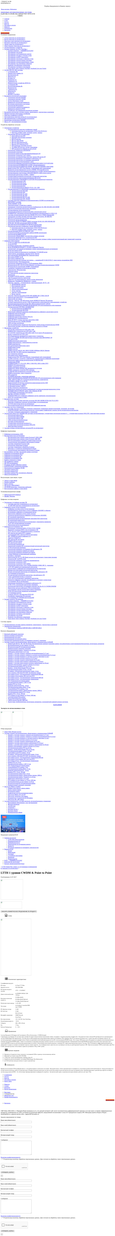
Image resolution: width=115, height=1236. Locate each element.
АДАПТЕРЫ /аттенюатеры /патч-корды (20, 392)
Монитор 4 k (12, 76)
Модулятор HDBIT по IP (15, 257)
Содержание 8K (13, 84)
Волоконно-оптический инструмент (15, 96)
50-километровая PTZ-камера (17, 698)
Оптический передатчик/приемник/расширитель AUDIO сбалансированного (31, 171)
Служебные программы (15, 855)
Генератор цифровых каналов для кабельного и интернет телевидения (29, 580)
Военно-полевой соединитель (13, 635)
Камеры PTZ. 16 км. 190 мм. (16, 693)
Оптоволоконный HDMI (19, 184)
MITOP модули (16, 139)
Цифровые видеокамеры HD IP (14, 453)
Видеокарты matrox (14, 791)
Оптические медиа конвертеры (17, 220)
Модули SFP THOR (17, 140)
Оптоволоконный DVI (18, 186)
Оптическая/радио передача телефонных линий (22, 129)
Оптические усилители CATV (17, 562)
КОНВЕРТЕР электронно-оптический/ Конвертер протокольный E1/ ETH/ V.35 (32, 213)
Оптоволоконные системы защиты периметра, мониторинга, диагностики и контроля (30, 624)
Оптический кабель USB (15, 418)
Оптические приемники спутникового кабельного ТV (24, 158)
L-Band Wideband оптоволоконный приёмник (22, 554)
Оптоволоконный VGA (19, 182)
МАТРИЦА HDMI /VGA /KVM (17, 381)
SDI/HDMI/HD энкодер (19, 284)
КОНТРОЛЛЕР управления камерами (16, 466)
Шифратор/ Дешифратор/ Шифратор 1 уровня (22, 281)
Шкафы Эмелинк (9, 496)
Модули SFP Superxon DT (19, 142)
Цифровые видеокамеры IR (12, 456)
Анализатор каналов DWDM (17, 97)
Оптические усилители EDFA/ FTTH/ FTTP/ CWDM (24, 528)
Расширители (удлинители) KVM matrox (20, 798)
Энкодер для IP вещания (19, 292)
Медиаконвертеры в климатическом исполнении (19, 118)
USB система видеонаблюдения (17, 420)
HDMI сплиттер (13, 349)
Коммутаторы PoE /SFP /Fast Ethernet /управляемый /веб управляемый (29, 168)
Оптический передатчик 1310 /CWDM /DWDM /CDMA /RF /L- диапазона (30, 565)
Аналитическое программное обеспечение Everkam (23, 442)
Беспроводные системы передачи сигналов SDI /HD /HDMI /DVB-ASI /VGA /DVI (33, 400)
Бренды (6, 23)
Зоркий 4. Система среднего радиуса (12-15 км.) (22, 658)
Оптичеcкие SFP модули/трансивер (19, 134)
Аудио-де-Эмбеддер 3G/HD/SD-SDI (19, 242)
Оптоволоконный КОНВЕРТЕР (21, 308)
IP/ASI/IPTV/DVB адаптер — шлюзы (19, 276)
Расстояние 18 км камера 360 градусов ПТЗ (21, 676)
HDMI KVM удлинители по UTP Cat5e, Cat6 (21, 331)
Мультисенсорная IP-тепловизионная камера (21, 647)
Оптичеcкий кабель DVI (15, 415)
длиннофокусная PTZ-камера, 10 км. (19, 752)
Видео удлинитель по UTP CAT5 (18, 334)
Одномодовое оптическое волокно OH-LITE (21, 425)
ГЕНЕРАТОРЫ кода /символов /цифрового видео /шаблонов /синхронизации (32, 395)
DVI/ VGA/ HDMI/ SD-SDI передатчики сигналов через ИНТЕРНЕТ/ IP (30, 337)
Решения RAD (8, 849)
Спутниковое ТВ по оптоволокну (18, 581)
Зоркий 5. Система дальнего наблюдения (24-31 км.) (24, 660)
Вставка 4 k (11, 78)
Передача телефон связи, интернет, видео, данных (27, 132)
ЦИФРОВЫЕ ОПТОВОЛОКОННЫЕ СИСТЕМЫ (16, 12)
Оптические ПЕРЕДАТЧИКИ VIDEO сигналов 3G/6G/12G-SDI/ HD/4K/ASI (31, 221)
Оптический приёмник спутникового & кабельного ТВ (25, 549)
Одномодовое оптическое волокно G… (20, 423)
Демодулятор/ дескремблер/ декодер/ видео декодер (23, 253)
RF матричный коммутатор (16, 520)
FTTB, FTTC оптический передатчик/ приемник (23, 584)
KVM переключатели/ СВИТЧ (17, 384)
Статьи (6, 1086)
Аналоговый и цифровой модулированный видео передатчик (27, 568)
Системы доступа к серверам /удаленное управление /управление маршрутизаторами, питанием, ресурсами (41, 408)
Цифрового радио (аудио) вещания (15, 507)
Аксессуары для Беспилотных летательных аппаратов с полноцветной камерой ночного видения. (38, 702)
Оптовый (11, 854)
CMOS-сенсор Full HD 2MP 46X (18, 700)
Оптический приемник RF (16, 544)
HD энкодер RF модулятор (16, 539)
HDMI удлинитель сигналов (16, 366)
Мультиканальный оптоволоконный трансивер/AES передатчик (27, 518)
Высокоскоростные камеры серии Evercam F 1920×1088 (25, 437)
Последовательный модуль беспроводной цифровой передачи (27, 405)
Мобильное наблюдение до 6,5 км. (18, 652)
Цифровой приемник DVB (16, 315)
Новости (7, 27)
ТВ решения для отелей (15, 52)
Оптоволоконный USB (19, 181)
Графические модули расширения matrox (20, 793)
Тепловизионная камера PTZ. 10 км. (19, 692)
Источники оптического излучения (19, 104)
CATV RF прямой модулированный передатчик (22, 567)
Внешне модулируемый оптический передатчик (22, 570)
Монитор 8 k (12, 91)
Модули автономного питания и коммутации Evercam (24, 440)
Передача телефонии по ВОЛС (13, 115)
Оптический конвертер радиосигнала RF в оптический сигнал (27, 211)
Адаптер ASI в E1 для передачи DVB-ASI (21, 594)
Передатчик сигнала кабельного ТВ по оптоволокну (24, 588)
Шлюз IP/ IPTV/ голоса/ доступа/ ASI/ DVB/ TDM (23, 320)
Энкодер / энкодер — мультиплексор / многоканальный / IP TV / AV (29, 282)
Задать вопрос (5, 33)
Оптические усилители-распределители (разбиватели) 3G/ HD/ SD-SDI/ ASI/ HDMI (33, 207)
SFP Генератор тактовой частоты (22, 145)
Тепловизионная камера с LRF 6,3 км (19, 682)
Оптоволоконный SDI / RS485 (21, 199)
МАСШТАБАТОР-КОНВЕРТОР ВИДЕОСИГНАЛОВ (25, 224)
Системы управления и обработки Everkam (21, 447)
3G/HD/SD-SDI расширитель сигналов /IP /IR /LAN (23, 371)
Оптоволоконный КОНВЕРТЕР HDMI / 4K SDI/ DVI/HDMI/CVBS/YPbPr (30, 166)
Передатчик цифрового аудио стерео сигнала (22, 513)
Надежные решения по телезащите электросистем (23, 847)
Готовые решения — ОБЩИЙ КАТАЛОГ (20, 50)
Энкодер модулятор (17, 287)
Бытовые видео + (13, 809)
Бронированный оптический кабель (15, 639)
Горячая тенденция (10, 838)
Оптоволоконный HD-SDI (20, 191)
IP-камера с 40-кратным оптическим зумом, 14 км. (23, 671)
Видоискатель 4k (13, 75)
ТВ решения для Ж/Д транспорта (18, 57)
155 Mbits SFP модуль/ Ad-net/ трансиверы (24, 147)
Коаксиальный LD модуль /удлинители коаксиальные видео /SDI (28, 383)
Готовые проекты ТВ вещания (13, 599)
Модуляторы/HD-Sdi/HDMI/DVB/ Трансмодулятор (23, 255)
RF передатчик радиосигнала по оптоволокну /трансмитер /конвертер (29, 522)
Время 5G (11, 846)
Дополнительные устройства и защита (20, 205)
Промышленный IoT (14, 841)
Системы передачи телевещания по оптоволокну (23, 504)
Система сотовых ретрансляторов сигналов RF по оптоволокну (23, 428)
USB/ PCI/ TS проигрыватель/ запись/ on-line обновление (25, 279)
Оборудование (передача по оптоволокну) (17, 46)
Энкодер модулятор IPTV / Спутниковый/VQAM (23, 297)
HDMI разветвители (14, 344)
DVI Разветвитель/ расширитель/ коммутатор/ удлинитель (25, 336)
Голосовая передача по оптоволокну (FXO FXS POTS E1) (29, 131)
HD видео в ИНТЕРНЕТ (11, 485)
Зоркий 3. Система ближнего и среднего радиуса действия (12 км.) (28, 656)
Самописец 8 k (12, 89)
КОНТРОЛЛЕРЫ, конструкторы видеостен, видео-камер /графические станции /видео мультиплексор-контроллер (43, 410)
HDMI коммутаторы (14, 347)
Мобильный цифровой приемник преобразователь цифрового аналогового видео (33, 312)
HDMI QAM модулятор (15, 541)
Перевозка (11, 857)
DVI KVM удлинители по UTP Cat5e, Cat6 (21, 329)
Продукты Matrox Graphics (12, 786)
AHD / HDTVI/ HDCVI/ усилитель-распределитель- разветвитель (28, 379)
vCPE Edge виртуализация (16, 839)
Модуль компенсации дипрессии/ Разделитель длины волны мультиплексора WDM (33, 324)
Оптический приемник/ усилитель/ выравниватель (23, 560)
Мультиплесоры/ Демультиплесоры (18, 262)
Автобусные (11, 806)
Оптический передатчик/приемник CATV (21, 161)
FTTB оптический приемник (17, 547)
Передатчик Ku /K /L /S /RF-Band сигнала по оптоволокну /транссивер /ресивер (32, 557)
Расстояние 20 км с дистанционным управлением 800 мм (25, 674)
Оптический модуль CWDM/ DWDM (19, 321)
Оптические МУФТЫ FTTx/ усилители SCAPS (22, 237)
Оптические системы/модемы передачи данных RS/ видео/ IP (27, 157)
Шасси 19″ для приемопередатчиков (15, 121)
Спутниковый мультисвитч (16, 573)
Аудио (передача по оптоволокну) (14, 38)
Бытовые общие (13, 811)
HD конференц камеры (11, 461)
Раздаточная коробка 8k (15, 86)
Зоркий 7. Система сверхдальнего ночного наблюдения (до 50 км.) (28, 663)
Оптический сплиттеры (15, 152)
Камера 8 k (11, 92)
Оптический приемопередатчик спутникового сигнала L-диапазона (25, 640)
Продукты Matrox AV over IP (16, 794)
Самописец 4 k (12, 81)
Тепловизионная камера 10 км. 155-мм (20, 669)
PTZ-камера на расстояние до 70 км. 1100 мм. (22, 695)
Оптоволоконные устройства (13, 47)
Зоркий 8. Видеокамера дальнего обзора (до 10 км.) (23, 664)
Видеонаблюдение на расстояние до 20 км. (21, 645)
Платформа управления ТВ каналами (19, 596)
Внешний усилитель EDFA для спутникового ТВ (23, 530)
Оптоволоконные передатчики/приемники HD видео (24, 178)
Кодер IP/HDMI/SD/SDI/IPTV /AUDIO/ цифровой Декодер (26, 247)
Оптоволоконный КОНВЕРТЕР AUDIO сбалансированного (26, 165)
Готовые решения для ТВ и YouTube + (16, 49)
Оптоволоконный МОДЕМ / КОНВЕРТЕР (21, 307)
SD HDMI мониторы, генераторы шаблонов (21, 376)
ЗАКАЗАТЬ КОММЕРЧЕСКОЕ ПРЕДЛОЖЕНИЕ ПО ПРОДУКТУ (18, 911)
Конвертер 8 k (12, 88)
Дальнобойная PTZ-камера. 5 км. (18, 689)
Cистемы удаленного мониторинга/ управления (22, 412)
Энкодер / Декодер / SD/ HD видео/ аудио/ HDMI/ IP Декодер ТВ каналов (30, 300)
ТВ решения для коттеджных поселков (20, 60)
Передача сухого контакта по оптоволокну (17, 41)
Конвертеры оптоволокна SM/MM (14, 120)
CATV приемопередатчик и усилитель (20, 576)
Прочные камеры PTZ (11, 471)
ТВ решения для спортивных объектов (20, 63)
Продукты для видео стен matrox (18, 796)
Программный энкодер (19, 286)
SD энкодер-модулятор (15, 542)
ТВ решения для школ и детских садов (20, 55)
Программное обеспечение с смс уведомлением (22, 802)
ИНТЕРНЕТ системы (14, 202)
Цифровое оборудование (11, 241)
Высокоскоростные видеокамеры (14, 435)
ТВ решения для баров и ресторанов (19, 67)
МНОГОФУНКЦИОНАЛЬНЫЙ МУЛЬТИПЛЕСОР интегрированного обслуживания (34, 305)
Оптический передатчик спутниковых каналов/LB (23, 160)
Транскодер (11, 274)
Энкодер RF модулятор (15, 299)
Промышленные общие (15, 812)
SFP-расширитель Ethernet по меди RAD (24, 149)
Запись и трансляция (10, 480)
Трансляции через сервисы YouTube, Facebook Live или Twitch (27, 68)
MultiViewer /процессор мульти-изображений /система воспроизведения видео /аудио (34, 389)
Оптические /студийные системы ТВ (15, 502)
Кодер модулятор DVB (15, 250)
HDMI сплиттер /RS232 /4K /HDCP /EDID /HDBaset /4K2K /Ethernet (29, 350)
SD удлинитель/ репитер (15, 354)
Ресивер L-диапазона (14, 555)
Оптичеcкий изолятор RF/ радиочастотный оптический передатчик (28, 546)
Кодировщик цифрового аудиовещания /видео (22, 512)
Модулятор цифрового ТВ (16, 258)
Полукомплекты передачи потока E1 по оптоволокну (20, 117)
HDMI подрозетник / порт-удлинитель (19, 373)
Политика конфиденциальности (10, 1157)
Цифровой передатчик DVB (16, 313)
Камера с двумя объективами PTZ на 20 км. (21, 668)
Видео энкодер (16, 294)
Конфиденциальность (11, 1097)
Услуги (6, 22)
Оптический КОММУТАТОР (17, 234)
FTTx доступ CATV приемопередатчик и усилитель (24, 531)
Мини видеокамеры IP (11, 474)
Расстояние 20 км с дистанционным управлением (23, 679)
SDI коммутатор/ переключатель (18, 355)
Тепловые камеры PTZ (11, 469)
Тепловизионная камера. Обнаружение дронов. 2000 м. (25, 690)
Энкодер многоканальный (20, 289)
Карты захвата (8, 484)
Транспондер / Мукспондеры (17, 270)
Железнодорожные (13, 804)
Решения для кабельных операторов (19, 65)
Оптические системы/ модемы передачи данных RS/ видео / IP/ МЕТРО (30, 216)
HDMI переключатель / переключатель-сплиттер (23, 342)
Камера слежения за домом (12, 460)
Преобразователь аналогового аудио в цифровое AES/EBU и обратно (29, 510)
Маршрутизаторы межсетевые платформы (17, 113)
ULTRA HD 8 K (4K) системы (13, 70)
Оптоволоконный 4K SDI (19, 195)
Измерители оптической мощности (18, 102)
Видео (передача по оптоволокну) (14, 39)
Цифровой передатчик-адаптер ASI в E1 (20, 316)
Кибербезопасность (14, 842)
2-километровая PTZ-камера (16, 697)
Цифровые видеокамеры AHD (13, 434)
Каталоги (7, 1087)
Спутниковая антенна (14, 593)
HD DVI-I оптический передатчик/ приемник (22, 208)
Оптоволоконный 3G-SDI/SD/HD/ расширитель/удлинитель (26, 189)
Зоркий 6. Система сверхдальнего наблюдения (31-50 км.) (25, 661)
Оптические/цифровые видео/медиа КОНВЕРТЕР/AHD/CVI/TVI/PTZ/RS (30, 163)
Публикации (8, 28)
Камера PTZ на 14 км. (14, 684)
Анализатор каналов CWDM (17, 99)
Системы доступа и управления (14, 407)
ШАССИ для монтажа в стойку (17, 397)
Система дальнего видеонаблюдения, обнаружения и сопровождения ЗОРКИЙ (28, 642)
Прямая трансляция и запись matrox (19, 788)
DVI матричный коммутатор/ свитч (19, 345)
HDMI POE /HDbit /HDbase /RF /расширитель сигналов (25, 368)
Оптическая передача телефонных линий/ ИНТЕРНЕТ (25, 226)
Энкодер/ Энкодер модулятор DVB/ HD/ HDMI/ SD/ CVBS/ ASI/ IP (28, 295)
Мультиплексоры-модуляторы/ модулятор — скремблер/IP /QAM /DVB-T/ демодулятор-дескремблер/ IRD (40, 260)
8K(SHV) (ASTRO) (14, 94)
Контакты (7, 30)
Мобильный (11, 852)
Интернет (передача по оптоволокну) (15, 42)
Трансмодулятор (13, 271)
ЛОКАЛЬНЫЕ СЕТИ (14, 203)
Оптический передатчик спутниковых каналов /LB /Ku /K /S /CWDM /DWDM (32, 586)
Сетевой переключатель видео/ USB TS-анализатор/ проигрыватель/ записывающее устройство (37, 302)
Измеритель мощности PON (16, 109)
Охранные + (11, 807)
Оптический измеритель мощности (19, 107)
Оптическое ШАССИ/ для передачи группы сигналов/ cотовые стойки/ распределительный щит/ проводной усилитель (44, 239)
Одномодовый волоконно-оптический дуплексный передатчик (27, 176)
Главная (6, 19)
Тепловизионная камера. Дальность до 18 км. (22, 650)
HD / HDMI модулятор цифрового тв (19, 536)
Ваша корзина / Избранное (9, 9)
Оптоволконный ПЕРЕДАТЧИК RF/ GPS (21, 231)
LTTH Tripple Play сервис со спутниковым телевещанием (19, 867)
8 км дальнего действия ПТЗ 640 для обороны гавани (24, 672)
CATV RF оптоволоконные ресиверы (19, 523)
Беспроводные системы (11, 399)
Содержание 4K (13, 71)
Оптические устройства (11, 128)
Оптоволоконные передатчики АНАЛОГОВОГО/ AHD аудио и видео (29, 173)
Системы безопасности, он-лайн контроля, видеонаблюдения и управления (27, 801)
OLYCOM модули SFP (18, 136)
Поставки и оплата (10, 1079)
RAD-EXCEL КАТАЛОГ (12, 862)
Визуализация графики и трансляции (15, 488)
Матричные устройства (11, 328)
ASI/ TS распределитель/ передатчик (19, 278)
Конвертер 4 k (12, 80)
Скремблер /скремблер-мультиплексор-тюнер (22, 268)
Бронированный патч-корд (12, 637)
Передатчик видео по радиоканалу (18, 525)
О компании (8, 1075)
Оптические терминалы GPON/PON (19, 150)
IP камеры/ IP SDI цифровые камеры (15, 464)
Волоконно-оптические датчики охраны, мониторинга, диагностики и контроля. (29, 112)
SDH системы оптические (16, 323)
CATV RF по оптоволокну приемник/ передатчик (23, 578)
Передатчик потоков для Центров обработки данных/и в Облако (27, 326)
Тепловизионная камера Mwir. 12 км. (19, 687)
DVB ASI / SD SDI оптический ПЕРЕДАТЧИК (22, 223)
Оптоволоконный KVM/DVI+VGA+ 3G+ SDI (26, 187)
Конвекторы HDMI (14, 362)
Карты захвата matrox (14, 790)
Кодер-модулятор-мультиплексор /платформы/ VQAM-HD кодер (27, 252)
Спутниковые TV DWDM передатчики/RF (21, 597)
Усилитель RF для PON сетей (17, 559)
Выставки (7, 1092)
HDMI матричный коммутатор (17, 341)
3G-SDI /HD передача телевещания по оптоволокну (24, 505)
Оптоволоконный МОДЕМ (20, 310)
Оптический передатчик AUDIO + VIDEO (21, 174)
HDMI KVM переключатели (16, 365)
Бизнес (10, 851)
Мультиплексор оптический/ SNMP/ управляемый (23, 266)
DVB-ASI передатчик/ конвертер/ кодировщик (22, 591)
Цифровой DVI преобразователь (18, 318)
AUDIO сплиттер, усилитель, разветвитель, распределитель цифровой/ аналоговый (33, 358)
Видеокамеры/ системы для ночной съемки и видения (20, 452)
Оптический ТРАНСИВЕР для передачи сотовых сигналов (26, 236)
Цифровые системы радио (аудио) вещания (21, 509)
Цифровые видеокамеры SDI (13, 458)
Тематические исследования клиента (19, 844)
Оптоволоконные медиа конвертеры (19, 210)
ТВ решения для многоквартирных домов (21, 62)
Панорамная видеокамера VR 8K (14, 468)
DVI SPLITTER (13, 339)
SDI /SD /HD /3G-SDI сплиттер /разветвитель (22, 352)
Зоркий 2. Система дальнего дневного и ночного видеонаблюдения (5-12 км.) (32, 655)
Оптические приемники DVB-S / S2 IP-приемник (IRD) (25, 263)
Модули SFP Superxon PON (20, 144)
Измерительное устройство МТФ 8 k (19, 83)
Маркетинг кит (9, 1095)
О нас (6, 20)
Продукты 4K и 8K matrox (16, 799)
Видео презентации (10, 1089)
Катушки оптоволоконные (16, 421)
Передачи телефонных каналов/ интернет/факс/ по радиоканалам (28, 402)
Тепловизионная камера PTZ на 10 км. (20, 666)
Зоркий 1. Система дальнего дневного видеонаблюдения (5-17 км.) (28, 653)
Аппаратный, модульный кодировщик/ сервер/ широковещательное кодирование (33, 249)
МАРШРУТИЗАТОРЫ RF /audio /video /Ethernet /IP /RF (25, 391)
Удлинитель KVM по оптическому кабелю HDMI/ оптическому (27, 232)
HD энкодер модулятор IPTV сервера (19, 533)
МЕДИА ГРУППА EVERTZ (16, 394)
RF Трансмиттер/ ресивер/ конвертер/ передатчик (23, 273)
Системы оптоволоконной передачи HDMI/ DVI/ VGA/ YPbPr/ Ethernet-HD (31, 215)
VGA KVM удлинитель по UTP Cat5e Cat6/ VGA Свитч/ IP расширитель (30, 333)
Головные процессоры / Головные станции (21, 245)
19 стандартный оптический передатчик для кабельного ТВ (26, 575)
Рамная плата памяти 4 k (15, 73)
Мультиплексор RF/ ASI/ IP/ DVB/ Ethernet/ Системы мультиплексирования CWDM (33, 265)
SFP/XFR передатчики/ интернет (22, 137)
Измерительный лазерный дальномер (19, 648)
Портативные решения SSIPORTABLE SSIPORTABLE (25, 628)
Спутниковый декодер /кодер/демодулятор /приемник (24, 589)
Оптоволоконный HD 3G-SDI (21, 197)
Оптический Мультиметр (15, 105)
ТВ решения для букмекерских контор (19, 54)
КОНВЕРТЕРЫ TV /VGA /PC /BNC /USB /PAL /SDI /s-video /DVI (28, 363)
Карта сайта (8, 1081)
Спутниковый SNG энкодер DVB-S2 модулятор (22, 534)
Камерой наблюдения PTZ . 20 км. (18, 685)
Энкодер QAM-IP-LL (14, 538)
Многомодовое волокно (15, 426)
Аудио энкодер (16, 291)
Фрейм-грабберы (9, 482)
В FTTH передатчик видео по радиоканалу (21, 404)
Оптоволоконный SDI (18, 192)
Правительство (12, 859)
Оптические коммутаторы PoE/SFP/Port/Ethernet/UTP (24, 153)
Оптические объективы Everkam (18, 445)
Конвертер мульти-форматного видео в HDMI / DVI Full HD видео (28, 170)
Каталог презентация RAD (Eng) (14, 863)
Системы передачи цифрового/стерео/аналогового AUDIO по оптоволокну (31, 200)
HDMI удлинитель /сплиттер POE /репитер (21, 370)
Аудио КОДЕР (12, 244)
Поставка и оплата (10, 25)
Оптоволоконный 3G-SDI (19, 194)
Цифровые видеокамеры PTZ (13, 455)
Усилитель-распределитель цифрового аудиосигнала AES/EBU (27, 515)
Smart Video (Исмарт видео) (12, 731)
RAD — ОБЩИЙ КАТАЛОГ (13, 860)
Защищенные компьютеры (12, 626)
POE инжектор (12, 374)
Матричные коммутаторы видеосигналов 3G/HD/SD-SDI (25, 360)
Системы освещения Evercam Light (18, 444)
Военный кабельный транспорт (14, 634)
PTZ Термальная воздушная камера (18, 681)
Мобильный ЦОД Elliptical (12, 494)
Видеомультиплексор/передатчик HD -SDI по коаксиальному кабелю (29, 303)
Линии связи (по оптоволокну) (13, 44)
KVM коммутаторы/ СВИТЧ (16, 386)
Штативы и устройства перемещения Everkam (22, 448)
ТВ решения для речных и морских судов (20, 59)
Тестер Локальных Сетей (15, 100)
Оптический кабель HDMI (16, 416)
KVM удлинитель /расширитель (17, 387)
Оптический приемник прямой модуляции (21, 551)
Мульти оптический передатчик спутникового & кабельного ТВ (27, 572)
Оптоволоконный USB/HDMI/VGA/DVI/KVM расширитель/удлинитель (30, 179)
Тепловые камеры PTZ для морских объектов (18, 473)
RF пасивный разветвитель (16, 517)
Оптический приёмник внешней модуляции (21, 552)
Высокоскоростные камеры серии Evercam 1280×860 (24, 439)
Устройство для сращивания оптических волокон (23, 110)
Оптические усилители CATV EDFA (19, 155)
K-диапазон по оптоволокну (9, 868)
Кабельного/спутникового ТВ (13, 526)
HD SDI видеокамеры (11, 463)
